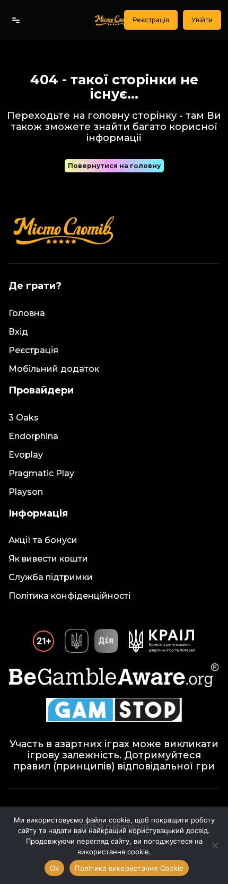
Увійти (202, 20)
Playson (25, 492)
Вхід (18, 332)
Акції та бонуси (42, 540)
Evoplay (25, 455)
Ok (54, 868)
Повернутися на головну (114, 166)
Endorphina (33, 436)
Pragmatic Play (41, 473)
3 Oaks (23, 418)
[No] (214, 845)
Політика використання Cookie (129, 868)
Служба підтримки (50, 577)
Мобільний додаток (53, 369)
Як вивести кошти (48, 559)
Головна (26, 313)
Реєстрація (151, 20)
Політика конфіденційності (69, 596)
